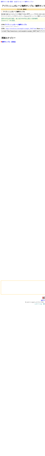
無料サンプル (29, 1)
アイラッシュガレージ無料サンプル (16, 24)
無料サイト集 (5, 1)
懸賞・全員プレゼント (17, 1)
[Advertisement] (9, 287)
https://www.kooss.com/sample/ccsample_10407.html (21, 28)
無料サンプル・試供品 (9, 42)
